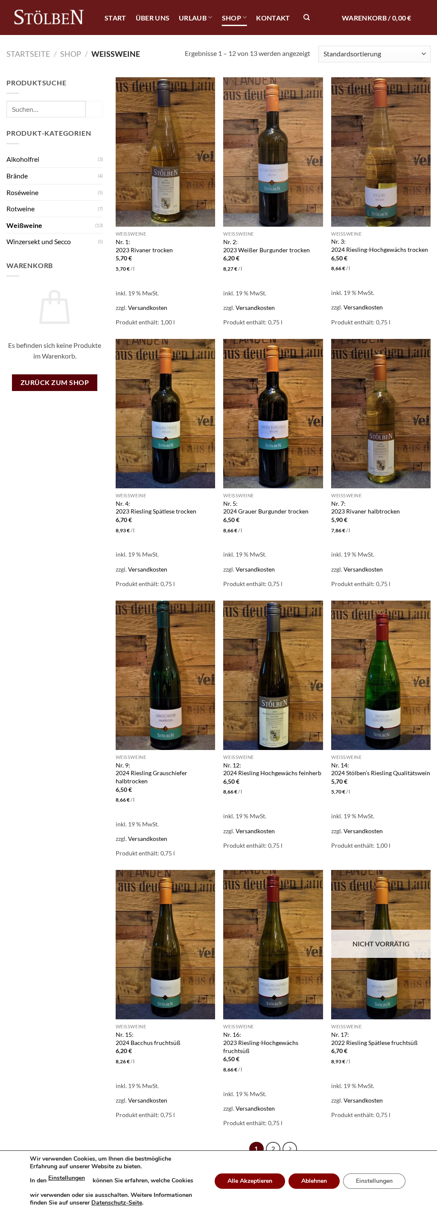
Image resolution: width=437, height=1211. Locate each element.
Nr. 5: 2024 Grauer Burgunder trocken (266, 507)
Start (115, 18)
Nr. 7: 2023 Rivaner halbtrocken (365, 507)
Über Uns (153, 18)
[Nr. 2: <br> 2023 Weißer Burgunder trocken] (273, 152)
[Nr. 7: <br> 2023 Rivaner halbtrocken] (381, 413)
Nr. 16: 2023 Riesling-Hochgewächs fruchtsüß (260, 1042)
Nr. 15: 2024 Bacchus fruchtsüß (148, 1038)
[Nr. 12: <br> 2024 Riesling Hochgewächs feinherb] (273, 675)
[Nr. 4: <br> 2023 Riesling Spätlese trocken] (165, 413)
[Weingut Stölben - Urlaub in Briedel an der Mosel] (49, 17)
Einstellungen (66, 1178)
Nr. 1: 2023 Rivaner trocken (144, 246)
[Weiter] (290, 1149)
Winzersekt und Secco (38, 241)
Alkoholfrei (22, 159)
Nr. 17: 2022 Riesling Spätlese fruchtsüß (374, 1038)
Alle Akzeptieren (249, 1181)
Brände (17, 176)
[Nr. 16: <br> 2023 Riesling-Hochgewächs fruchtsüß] (273, 944)
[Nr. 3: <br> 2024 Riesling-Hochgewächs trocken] (381, 152)
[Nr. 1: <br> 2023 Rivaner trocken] (165, 152)
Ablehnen (314, 1181)
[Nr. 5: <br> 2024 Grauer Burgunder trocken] (273, 413)
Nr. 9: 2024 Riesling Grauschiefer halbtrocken (151, 773)
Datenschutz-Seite (116, 1203)
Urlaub (193, 18)
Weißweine (24, 225)
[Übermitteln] (94, 109)
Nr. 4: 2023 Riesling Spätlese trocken (156, 507)
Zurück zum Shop (54, 382)
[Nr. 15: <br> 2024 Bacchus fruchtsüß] (165, 944)
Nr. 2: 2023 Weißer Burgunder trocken (266, 246)
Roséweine (22, 192)
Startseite (28, 53)
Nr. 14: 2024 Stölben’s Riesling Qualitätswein (380, 769)
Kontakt (273, 18)
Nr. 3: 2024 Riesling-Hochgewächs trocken (379, 245)
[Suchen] (307, 18)
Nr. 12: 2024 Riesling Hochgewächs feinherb (272, 769)
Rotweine (20, 208)
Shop (231, 18)
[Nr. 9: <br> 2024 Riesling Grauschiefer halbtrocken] (165, 675)
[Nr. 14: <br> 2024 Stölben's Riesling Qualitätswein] (381, 675)
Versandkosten (147, 307)
